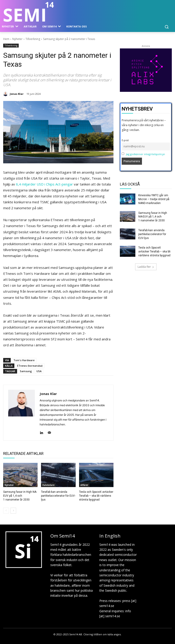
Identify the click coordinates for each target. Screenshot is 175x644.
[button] (166, 26)
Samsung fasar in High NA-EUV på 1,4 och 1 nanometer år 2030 (20, 495)
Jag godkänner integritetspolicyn (145, 154)
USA (38, 371)
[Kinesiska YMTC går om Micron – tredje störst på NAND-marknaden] (127, 198)
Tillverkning (33, 39)
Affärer (84, 485)
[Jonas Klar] (6, 94)
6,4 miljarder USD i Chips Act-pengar (44, 184)
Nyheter (17, 39)
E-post (125, 140)
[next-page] (13, 511)
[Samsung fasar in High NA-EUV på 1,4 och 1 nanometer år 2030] (20, 475)
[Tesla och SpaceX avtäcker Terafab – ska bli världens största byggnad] (96, 475)
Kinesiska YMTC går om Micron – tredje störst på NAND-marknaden (153, 199)
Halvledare (48, 485)
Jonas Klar (16, 93)
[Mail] (49, 431)
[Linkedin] (41, 431)
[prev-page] (6, 511)
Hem (6, 39)
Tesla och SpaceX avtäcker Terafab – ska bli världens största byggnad (96, 495)
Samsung (26, 371)
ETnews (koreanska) (30, 365)
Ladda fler (144, 267)
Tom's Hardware (24, 360)
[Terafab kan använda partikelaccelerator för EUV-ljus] (58, 475)
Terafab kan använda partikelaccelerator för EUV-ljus (58, 495)
